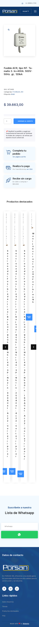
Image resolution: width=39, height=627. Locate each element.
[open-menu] (35, 11)
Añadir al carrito (24, 121)
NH (22, 92)
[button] (8, 29)
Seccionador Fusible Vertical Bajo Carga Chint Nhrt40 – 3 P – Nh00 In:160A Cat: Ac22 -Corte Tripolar (24, 355)
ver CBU (29, 169)
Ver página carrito (19, 157)
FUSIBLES (16, 92)
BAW (13, 94)
